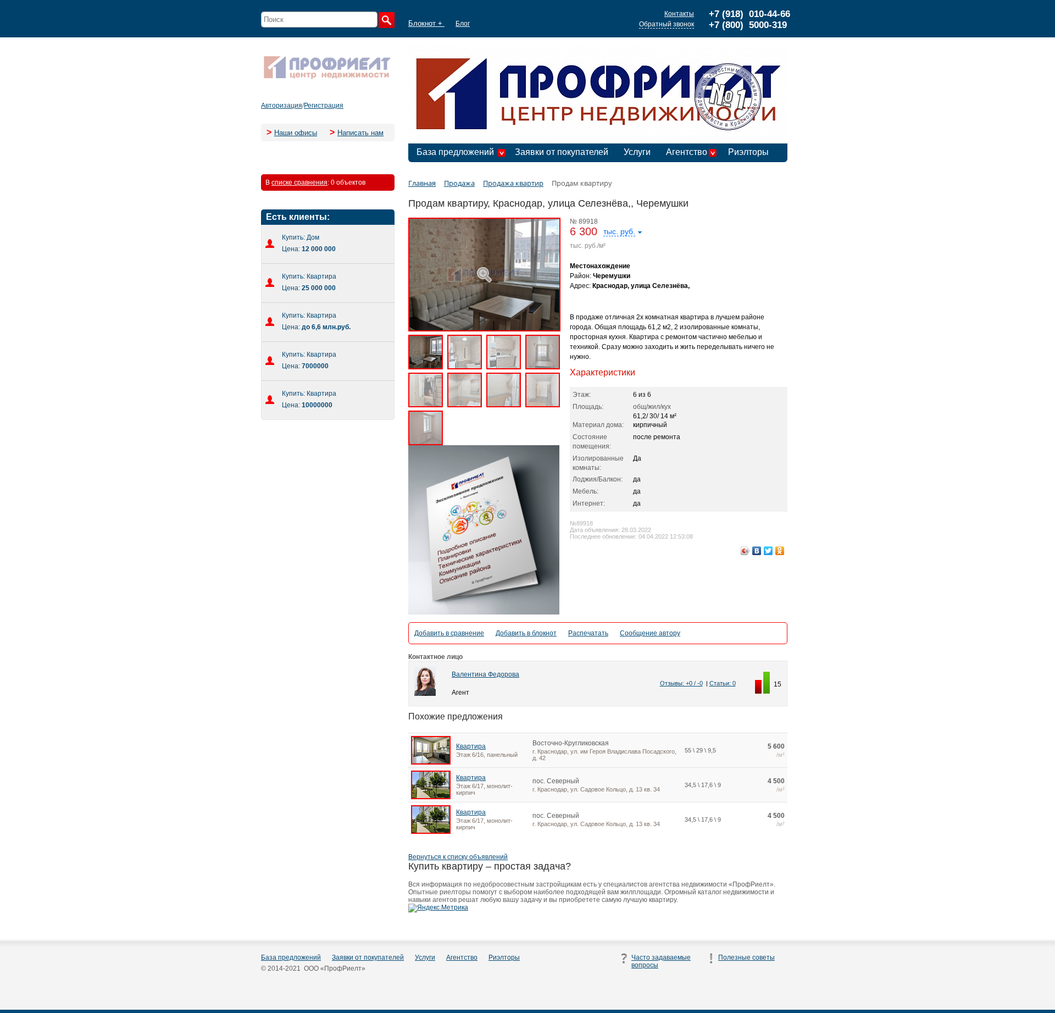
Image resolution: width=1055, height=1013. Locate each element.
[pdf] (483, 612)
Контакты (679, 14)
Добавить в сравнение (449, 633)
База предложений (455, 152)
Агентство (686, 152)
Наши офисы (295, 133)
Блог (463, 23)
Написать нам (360, 133)
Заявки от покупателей (561, 152)
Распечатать (588, 633)
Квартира (471, 746)
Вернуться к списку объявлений (458, 857)
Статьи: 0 (722, 683)
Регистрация (323, 105)
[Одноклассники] (780, 551)
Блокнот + (426, 23)
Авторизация (281, 105)
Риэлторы (748, 152)
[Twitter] (768, 551)
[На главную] (327, 78)
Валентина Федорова (485, 674)
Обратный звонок (666, 24)
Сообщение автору (650, 633)
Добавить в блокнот (526, 633)
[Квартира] (431, 762)
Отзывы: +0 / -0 (681, 683)
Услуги (637, 152)
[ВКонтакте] (757, 551)
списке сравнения (299, 182)
